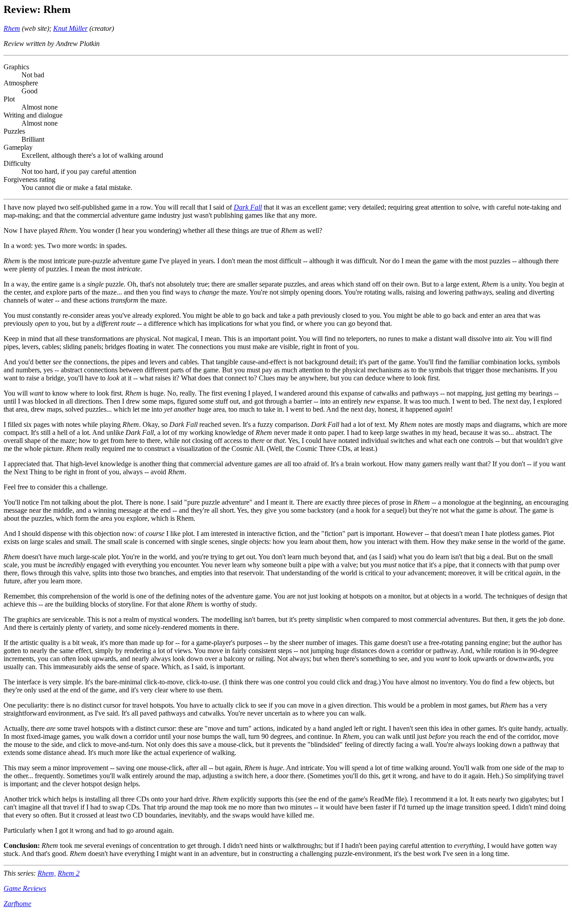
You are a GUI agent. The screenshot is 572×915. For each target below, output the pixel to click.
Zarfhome (17, 903)
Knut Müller (70, 28)
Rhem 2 (69, 873)
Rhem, (47, 873)
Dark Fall (248, 207)
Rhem (12, 28)
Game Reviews (25, 888)
